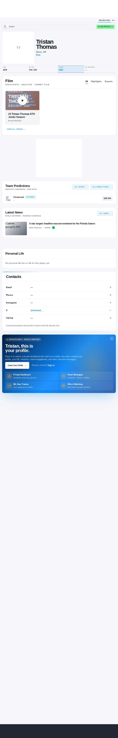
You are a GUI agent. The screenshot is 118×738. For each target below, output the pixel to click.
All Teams (80, 187)
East (38, 55)
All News (105, 213)
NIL (113, 20)
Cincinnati (18, 197)
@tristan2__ (37, 310)
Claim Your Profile (17, 365)
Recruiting (104, 20)
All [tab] (86, 81)
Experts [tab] (109, 81)
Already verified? (43, 365)
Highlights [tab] (96, 81)
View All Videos (16, 129)
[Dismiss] (112, 338)
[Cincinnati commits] (8, 198)
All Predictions (102, 187)
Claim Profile (105, 26)
